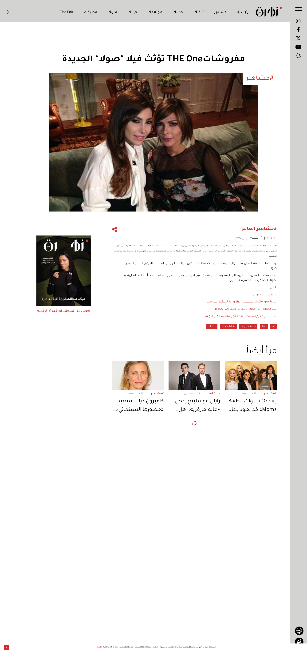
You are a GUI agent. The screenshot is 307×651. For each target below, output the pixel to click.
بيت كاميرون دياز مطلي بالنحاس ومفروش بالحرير (246, 309)
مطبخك (90, 12)
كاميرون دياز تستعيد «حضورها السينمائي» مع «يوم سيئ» (140, 406)
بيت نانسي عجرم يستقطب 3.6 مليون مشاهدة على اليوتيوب (239, 316)
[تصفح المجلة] (299, 642)
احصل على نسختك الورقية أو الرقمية (63, 311)
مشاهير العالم (268, 483)
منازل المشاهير (228, 326)
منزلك (112, 12)
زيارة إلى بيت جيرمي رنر (263, 294)
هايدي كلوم (251, 483)
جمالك (178, 12)
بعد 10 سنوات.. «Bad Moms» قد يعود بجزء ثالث (252, 406)
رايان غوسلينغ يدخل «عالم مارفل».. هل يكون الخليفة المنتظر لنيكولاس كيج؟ (196, 406)
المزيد (99, 647)
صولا (263, 326)
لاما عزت (268, 238)
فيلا (273, 326)
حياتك (132, 12)
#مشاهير (270, 394)
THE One (212, 326)
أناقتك (199, 12)
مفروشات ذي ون (248, 326)
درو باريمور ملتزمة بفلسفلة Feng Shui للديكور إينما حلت (241, 302)
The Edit (67, 12)
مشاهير (220, 12)
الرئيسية (244, 12)
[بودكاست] (299, 631)
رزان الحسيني (263, 458)
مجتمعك (155, 12)
